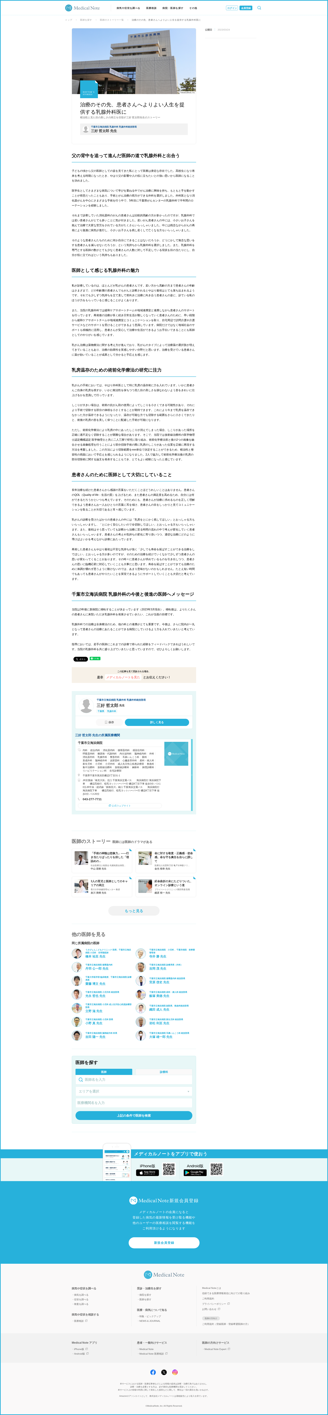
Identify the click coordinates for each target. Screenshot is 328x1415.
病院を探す (145, 1294)
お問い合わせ (209, 1309)
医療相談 (151, 8)
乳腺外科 (111, 711)
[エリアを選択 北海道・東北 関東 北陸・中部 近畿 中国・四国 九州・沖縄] (134, 1091)
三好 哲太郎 (111, 705)
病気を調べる (81, 1294)
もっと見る (134, 911)
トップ (68, 20)
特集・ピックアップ (150, 1316)
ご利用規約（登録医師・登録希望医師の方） (226, 1324)
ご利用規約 (208, 1298)
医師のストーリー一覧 (112, 20)
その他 (193, 8)
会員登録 (246, 8)
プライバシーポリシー (214, 1303)
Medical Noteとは (211, 1288)
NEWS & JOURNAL (149, 1321)
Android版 (79, 1353)
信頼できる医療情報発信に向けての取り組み (226, 1293)
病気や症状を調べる (128, 8)
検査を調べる (81, 1304)
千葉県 (101, 711)
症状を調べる (81, 1299)
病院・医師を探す (172, 8)
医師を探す (86, 20)
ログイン (232, 8)
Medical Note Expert (215, 1349)
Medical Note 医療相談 (151, 1353)
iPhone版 (79, 1349)
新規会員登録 (164, 1242)
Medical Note (146, 1349)
